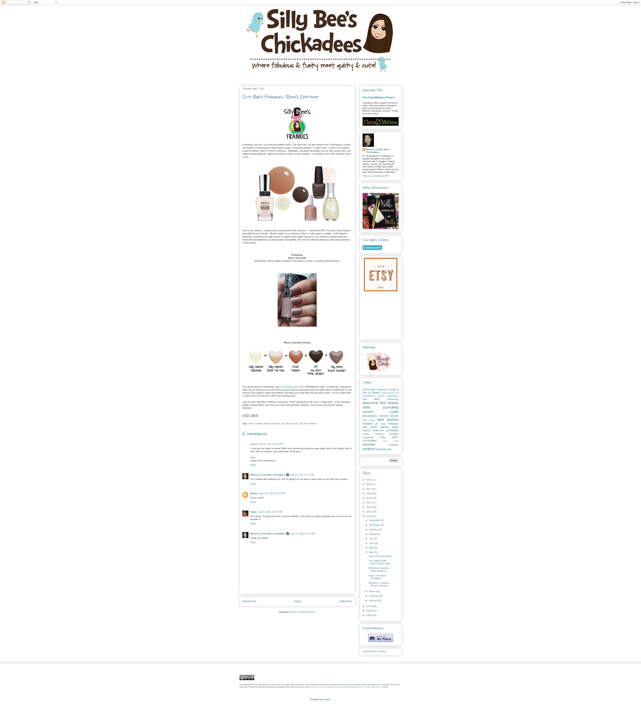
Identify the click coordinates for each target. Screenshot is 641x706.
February (374, 596)
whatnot (369, 449)
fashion (393, 420)
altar (377, 399)
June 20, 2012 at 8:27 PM (269, 512)
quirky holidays (373, 433)
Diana (253, 512)
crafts (251, 423)
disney (394, 415)
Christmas (369, 389)
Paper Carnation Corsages (377, 577)
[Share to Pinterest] (256, 415)
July (371, 538)
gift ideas (380, 423)
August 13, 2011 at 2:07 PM (271, 493)
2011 (369, 516)
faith (380, 420)
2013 (369, 507)
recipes (394, 433)
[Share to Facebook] (253, 415)
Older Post (345, 601)
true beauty (391, 441)
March (372, 591)
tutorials (369, 444)
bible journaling (381, 407)
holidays (393, 423)
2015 (369, 498)
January (373, 600)
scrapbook (368, 437)
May (371, 547)
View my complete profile (376, 175)
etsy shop (369, 420)
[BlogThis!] (247, 415)
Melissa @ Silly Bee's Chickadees (267, 475)
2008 (369, 615)
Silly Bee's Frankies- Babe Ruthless (379, 569)
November (375, 525)
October (373, 529)
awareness (393, 399)
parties (385, 427)
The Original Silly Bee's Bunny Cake (379, 562)
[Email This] (244, 415)
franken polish (262, 423)
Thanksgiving (387, 393)
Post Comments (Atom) (303, 612)
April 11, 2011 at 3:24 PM (271, 444)
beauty (393, 403)
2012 (369, 511)
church (368, 412)
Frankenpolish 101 (289, 387)
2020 (369, 479)
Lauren (254, 444)
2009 (369, 610)
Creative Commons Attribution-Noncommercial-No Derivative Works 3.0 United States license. (346, 687)
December (375, 520)
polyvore (378, 430)
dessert (383, 415)
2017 (369, 489)
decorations (370, 415)
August (373, 534)
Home (297, 601)
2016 (369, 493)
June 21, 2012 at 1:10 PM (302, 533)
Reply (253, 465)
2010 (369, 606)
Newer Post (249, 601)
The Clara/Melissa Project (379, 97)
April (371, 552)
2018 (369, 484)
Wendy (253, 493)
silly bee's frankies (308, 423)
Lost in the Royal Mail (379, 556)
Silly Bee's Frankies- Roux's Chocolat (379, 584)
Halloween (382, 389)
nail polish (275, 423)
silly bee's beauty (289, 423)
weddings (394, 444)
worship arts (384, 449)
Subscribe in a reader (374, 651)
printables (392, 430)
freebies (368, 423)
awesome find (374, 403)
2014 (369, 502)
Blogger (326, 699)
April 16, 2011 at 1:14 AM (302, 475)
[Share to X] (250, 415)
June (372, 543)
